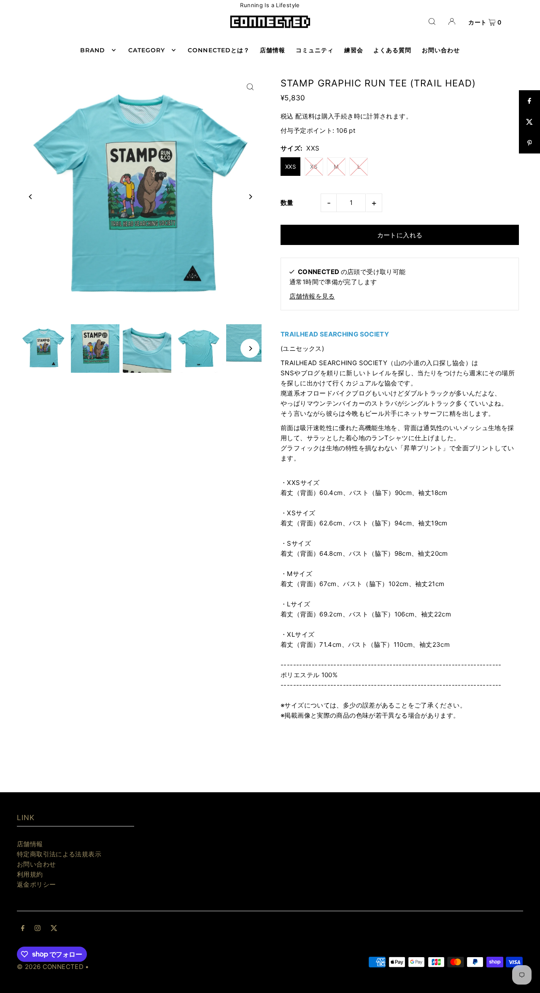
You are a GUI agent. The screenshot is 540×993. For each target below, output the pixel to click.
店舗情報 (30, 844)
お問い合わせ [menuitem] (441, 50)
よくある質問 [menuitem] (392, 50)
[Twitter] (54, 929)
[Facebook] (22, 929)
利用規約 (30, 874)
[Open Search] (432, 21)
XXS (290, 166)
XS (313, 166)
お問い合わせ (36, 864)
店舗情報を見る (312, 296)
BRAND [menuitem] (92, 50)
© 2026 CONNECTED (50, 967)
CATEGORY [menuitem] (146, 50)
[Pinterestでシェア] (529, 142)
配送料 (305, 116)
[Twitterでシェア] (529, 121)
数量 (287, 203)
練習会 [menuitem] (353, 50)
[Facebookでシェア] (529, 100)
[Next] (249, 196)
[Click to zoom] (249, 87)
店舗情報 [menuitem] (272, 50)
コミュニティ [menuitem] (315, 50)
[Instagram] (37, 929)
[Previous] (30, 196)
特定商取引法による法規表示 (59, 854)
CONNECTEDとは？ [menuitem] (219, 50)
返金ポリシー (36, 884)
